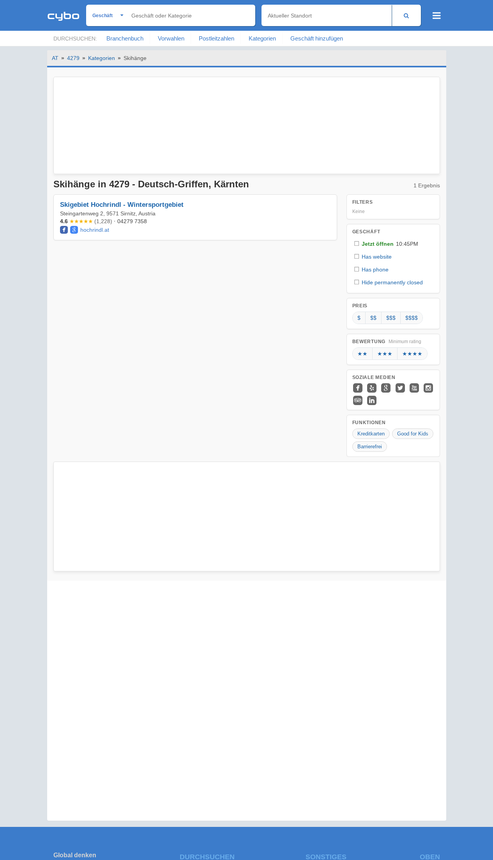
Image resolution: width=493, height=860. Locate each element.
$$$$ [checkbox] (411, 318)
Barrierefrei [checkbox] (369, 446)
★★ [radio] (362, 354)
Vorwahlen (171, 38)
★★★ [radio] (384, 354)
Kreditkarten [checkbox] (371, 434)
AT (55, 58)
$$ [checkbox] (373, 318)
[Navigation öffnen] (436, 15)
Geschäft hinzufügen (316, 38)
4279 (73, 58)
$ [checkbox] (358, 318)
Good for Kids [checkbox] (412, 434)
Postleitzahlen (216, 38)
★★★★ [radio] (412, 354)
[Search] (406, 15)
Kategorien (262, 38)
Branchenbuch (124, 38)
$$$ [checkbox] (391, 318)
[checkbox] (393, 244)
